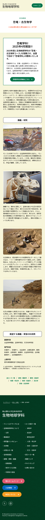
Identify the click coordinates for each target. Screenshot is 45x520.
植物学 (29, 428)
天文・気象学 (31, 450)
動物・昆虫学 (34, 378)
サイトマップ (29, 463)
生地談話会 (7, 454)
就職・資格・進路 (10, 459)
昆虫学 (29, 433)
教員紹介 (7, 437)
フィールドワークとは (11, 424)
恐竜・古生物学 (24, 383)
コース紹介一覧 (30, 424)
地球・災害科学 (32, 446)
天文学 (36, 381)
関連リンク (29, 459)
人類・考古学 (31, 441)
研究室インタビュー (11, 441)
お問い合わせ (29, 468)
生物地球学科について (11, 428)
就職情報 (9, 463)
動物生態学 (31, 437)
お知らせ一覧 (8, 450)
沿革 (7, 433)
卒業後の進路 (10, 472)
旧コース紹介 (15, 402)
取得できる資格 (11, 468)
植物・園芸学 (22, 378)
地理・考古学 (14, 381)
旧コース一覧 (11, 378)
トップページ (6, 402)
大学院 (6, 446)
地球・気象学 (26, 381)
